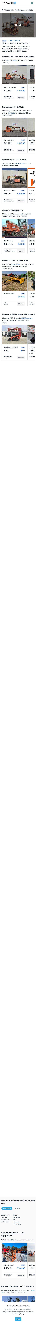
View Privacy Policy (18, 1314)
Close (18, 1319)
